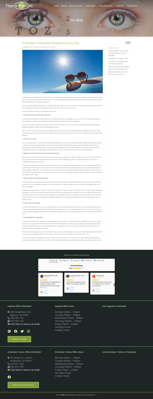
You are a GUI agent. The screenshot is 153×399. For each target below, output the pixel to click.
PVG (95, 395)
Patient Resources (105, 6)
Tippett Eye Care (28, 47)
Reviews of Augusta (19, 339)
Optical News (44, 47)
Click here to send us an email (25, 324)
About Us (64, 6)
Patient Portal (132, 6)
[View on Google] (41, 276)
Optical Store (90, 6)
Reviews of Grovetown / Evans (23, 385)
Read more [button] (43, 287)
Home (57, 6)
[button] (38, 284)
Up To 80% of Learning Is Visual (118, 58)
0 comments (52, 47)
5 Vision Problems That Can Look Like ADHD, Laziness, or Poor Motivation (118, 53)
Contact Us (120, 6)
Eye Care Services (76, 6)
